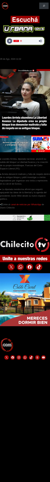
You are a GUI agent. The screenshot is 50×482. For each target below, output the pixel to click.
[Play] (9, 41)
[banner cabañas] (25, 325)
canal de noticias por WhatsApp (26, 204)
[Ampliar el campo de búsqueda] (44, 6)
